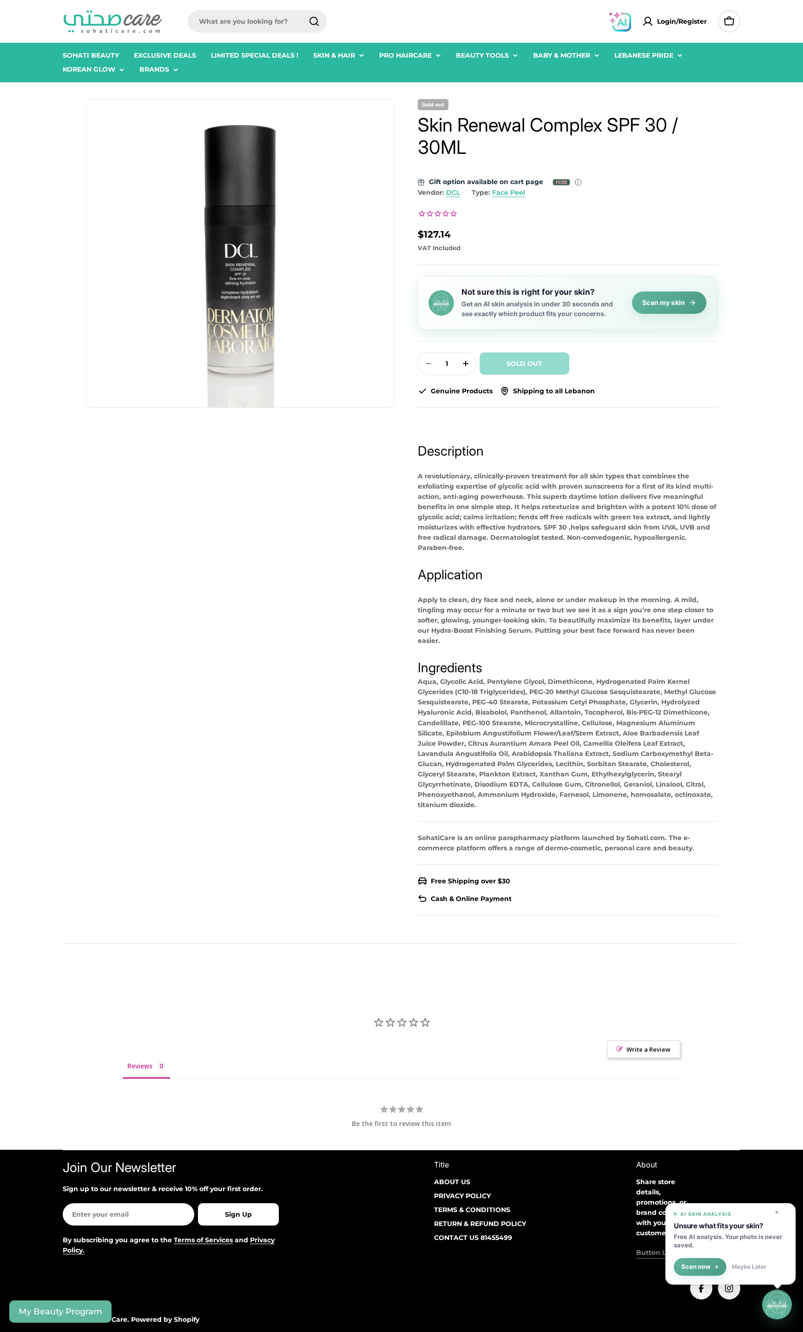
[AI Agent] (620, 21)
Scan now (696, 1266)
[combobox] (257, 21)
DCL (453, 192)
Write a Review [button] (648, 1049)
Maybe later (749, 1267)
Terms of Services (203, 1240)
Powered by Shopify (165, 1319)
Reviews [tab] (139, 1065)
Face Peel (508, 192)
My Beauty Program (60, 1311)
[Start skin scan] (777, 1306)
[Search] (314, 21)
